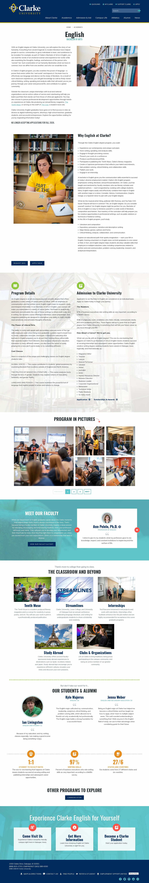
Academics (67, 17)
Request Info (20, 263)
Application (82, 399)
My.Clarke (109, 4)
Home (68, 27)
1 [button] (67, 492)
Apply (137, 4)
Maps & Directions (32, 874)
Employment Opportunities (113, 874)
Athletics (115, 17)
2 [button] (73, 492)
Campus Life (101, 17)
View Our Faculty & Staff (41, 544)
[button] (77, 530)
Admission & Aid (83, 17)
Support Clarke (124, 4)
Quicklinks (96, 4)
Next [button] (87, 492)
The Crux (45, 105)
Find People (68, 874)
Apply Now (37, 263)
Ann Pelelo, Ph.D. (105, 526)
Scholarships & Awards (104, 399)
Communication (74, 797)
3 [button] (80, 492)
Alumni (127, 17)
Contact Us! (52, 874)
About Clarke (51, 17)
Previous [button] (58, 492)
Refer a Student (87, 874)
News (137, 17)
